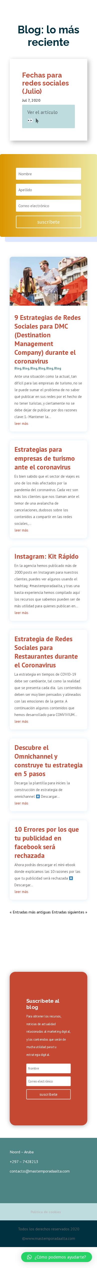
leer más (21, 423)
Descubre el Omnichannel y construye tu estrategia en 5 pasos (48, 760)
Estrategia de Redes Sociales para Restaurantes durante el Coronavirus (46, 651)
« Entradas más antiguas (30, 911)
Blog (17, 368)
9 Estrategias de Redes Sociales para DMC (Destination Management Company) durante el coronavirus (47, 339)
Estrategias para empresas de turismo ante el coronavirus (44, 458)
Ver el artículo (42, 112)
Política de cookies (46, 1212)
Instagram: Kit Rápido (46, 556)
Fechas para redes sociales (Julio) (45, 83)
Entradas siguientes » (69, 911)
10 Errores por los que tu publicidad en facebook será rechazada (46, 842)
